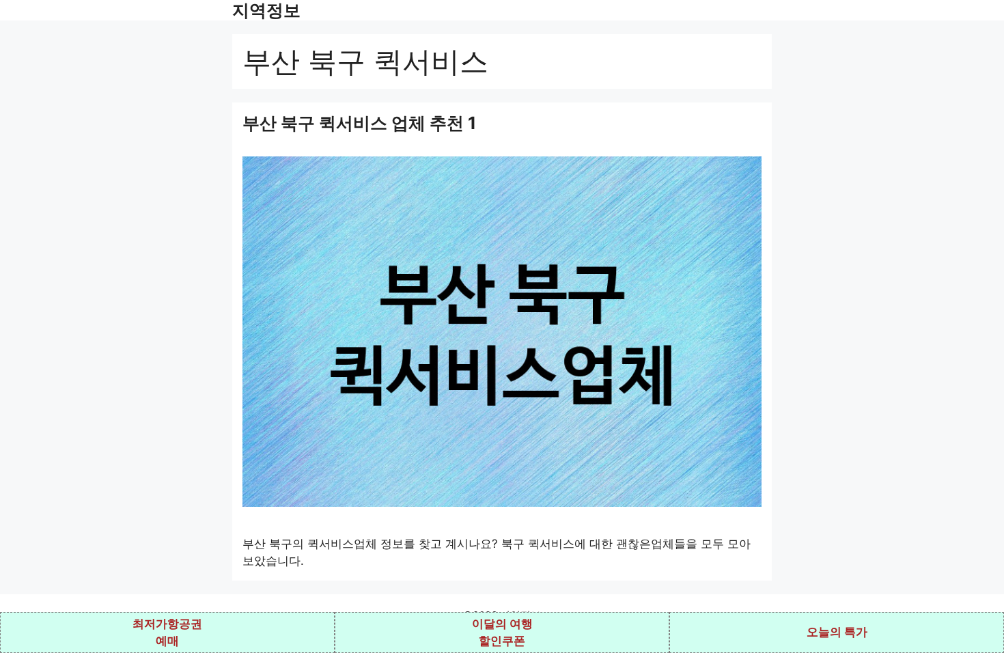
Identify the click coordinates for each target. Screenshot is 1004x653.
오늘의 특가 (837, 632)
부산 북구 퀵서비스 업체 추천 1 (359, 123)
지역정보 (266, 10)
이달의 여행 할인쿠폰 (502, 632)
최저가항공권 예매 (167, 632)
